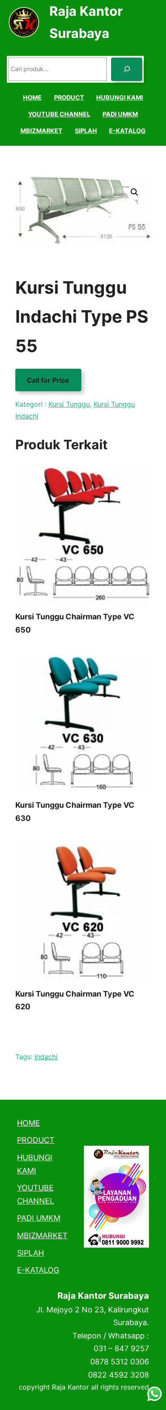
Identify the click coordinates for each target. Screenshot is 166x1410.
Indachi (45, 1056)
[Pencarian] (126, 69)
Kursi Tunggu (69, 404)
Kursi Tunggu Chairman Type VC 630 (75, 811)
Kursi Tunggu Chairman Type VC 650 (75, 623)
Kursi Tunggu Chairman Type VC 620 (75, 1000)
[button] (134, 192)
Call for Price (48, 380)
